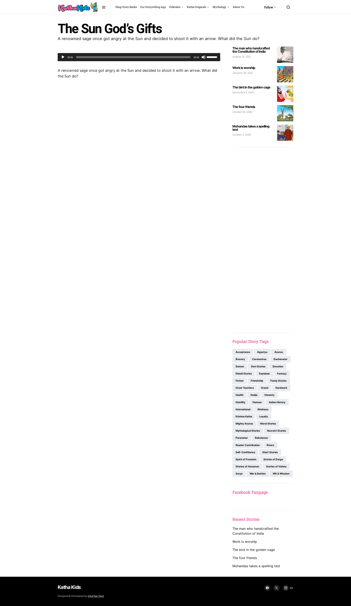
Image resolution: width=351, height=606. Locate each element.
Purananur (242, 437)
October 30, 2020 (242, 112)
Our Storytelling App (153, 7)
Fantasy (282, 373)
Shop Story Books (126, 7)
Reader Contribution (248, 445)
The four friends (243, 107)
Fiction (240, 380)
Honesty (269, 394)
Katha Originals (196, 7)
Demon (240, 366)
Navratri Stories (276, 430)
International (243, 409)
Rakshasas (261, 437)
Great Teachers (245, 387)
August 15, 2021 (241, 56)
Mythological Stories (248, 430)
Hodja (253, 394)
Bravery (240, 359)
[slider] (212, 56)
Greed (264, 387)
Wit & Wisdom (281, 473)
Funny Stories (278, 380)
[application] (139, 57)
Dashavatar (280, 359)
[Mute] (204, 57)
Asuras (278, 352)
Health (239, 394)
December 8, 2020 (243, 92)
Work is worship (243, 68)
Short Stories (270, 452)
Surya (239, 473)
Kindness (263, 409)
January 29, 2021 (242, 73)
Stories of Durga (273, 459)
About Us (238, 7)
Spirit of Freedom (246, 459)
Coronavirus (259, 359)
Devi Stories (258, 366)
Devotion (278, 366)
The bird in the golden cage (251, 87)
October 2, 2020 (241, 134)
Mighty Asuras (244, 423)
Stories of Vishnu (276, 466)
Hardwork (281, 387)
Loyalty (263, 416)
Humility (240, 402)
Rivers (270, 445)
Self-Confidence (245, 452)
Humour (257, 402)
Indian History (277, 402)
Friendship (257, 380)
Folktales (174, 7)
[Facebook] (267, 588)
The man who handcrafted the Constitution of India (251, 49)
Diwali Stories (244, 373)
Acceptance (243, 352)
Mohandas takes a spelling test (250, 128)
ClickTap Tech (96, 595)
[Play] (63, 57)
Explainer (264, 373)
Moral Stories (268, 423)
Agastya (262, 352)
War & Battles (258, 473)
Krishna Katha (244, 416)
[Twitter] (276, 588)
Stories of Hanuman (247, 466)
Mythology (219, 7)
